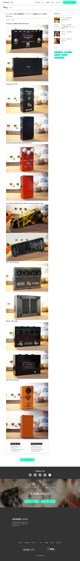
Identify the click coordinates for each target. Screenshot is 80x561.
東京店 (52, 2)
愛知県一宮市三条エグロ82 (19, 449)
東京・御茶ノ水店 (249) (59, 57)
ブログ (43, 2)
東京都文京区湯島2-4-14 (39, 449)
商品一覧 (66, 2)
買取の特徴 (38, 2)
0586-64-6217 (16, 451)
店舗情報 (48, 2)
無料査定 (73, 2)
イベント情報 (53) (68, 52)
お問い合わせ (58, 2)
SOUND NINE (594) (58, 52)
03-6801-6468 (37, 451)
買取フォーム (34, 542)
